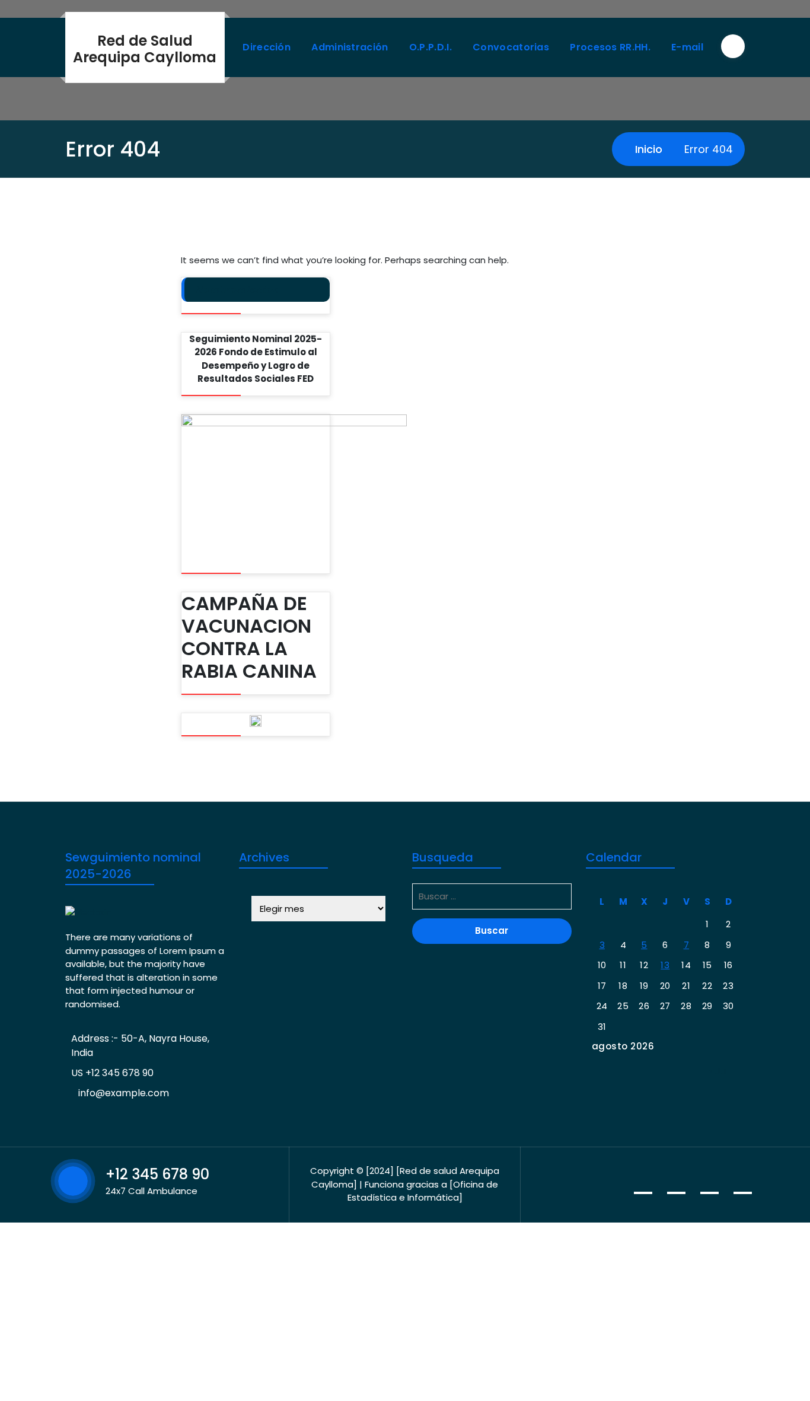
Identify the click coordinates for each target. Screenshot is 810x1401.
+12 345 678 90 (157, 1174)
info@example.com (123, 1093)
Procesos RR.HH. (610, 47)
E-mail (687, 47)
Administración (349, 47)
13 (665, 965)
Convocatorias (511, 47)
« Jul (718, 1071)
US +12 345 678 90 (112, 1073)
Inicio (647, 149)
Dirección (267, 47)
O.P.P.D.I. (430, 47)
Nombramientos (237, 289)
